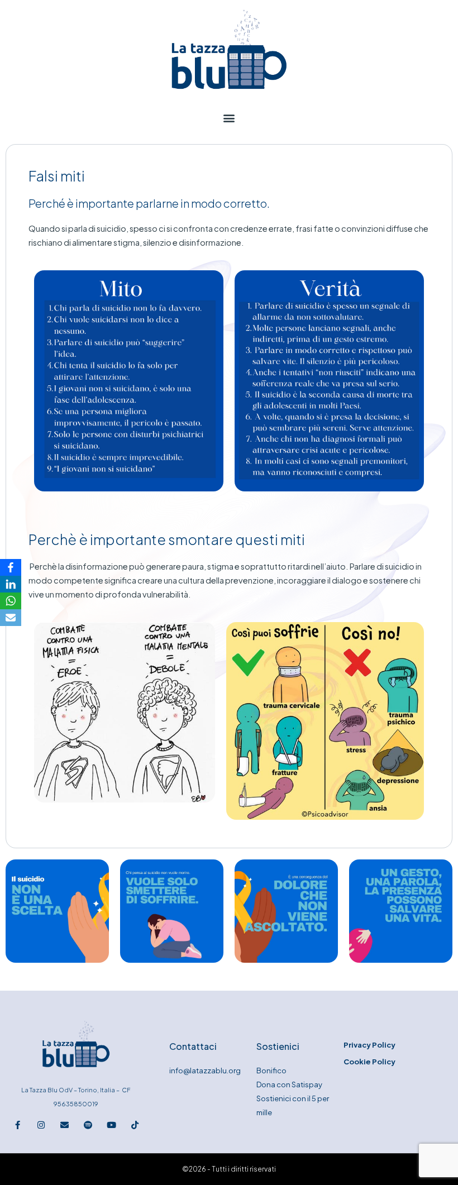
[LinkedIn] (10, 584)
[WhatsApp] (10, 600)
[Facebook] (10, 567)
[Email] (10, 617)
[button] (229, 118)
